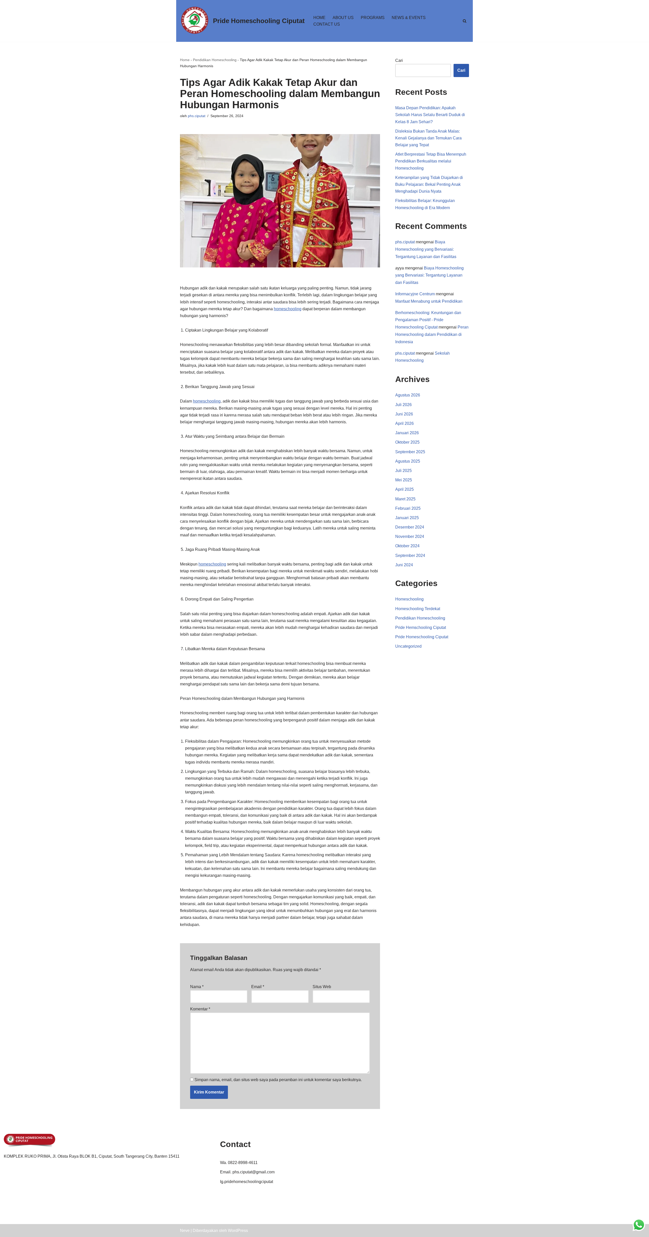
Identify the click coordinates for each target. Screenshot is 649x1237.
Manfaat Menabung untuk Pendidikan (428, 301)
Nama (197, 987)
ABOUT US (343, 17)
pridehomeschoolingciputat (248, 1181)
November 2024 (409, 536)
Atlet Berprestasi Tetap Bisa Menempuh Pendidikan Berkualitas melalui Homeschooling (430, 161)
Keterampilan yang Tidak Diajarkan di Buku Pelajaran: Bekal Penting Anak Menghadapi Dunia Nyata (429, 184)
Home (185, 60)
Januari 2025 (407, 518)
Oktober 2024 (407, 546)
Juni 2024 (404, 565)
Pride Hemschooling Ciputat (420, 627)
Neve (185, 1230)
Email (257, 987)
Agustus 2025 (407, 461)
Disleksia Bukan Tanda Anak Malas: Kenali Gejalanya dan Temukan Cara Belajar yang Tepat (428, 138)
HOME (319, 17)
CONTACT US (326, 24)
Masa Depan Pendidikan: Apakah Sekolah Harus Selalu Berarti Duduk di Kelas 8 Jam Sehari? (430, 115)
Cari (399, 60)
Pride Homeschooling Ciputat (421, 637)
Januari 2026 (407, 433)
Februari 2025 (408, 508)
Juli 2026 (403, 405)
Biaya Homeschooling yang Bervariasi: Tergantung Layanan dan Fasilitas (425, 249)
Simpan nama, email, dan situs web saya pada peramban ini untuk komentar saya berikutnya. (278, 1080)
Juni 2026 (404, 414)
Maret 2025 (405, 499)
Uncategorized (408, 646)
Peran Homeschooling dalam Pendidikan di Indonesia (431, 334)
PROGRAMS (373, 17)
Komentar (200, 1009)
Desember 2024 (409, 527)
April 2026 (404, 423)
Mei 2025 (403, 480)
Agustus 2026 (407, 395)
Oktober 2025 (407, 442)
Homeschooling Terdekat (417, 609)
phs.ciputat (196, 116)
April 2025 (404, 489)
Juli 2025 (403, 470)
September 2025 (410, 452)
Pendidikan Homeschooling (215, 60)
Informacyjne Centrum (415, 294)
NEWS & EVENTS (409, 17)
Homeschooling (409, 599)
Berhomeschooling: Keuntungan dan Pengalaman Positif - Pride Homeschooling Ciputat (428, 320)
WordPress (238, 1230)
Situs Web (322, 987)
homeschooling (287, 309)
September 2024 (410, 555)
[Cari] (464, 21)
